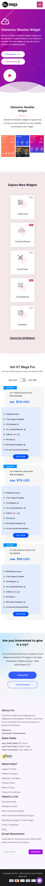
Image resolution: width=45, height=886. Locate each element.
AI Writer (11, 434)
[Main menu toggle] (40, 4)
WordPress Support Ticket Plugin (18, 820)
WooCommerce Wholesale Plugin (18, 815)
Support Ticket (9, 769)
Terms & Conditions (11, 792)
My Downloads (9, 802)
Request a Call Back (11, 778)
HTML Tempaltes (10, 825)
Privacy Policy (8, 783)
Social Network (22, 297)
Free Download (22, 685)
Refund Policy (8, 787)
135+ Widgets (11, 424)
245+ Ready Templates (14, 445)
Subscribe (35, 852)
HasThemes (29, 873)
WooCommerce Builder (13, 811)
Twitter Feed (22, 214)
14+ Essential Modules (14, 508)
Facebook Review (22, 241)
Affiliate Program (10, 773)
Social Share (22, 269)
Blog (4, 829)
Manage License (9, 806)
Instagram (22, 324)
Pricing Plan (22, 675)
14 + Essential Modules (15, 429)
